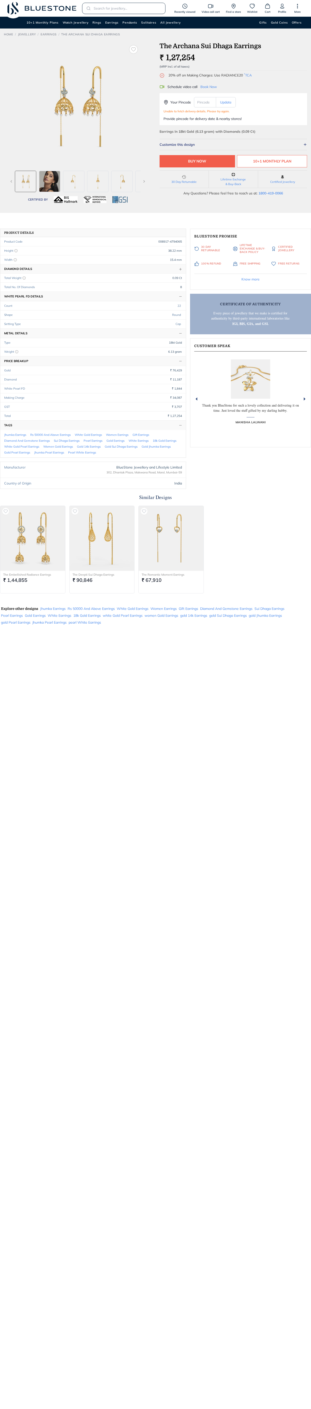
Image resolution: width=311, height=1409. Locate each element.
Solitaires (148, 22)
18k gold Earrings (165, 440)
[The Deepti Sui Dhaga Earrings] (102, 538)
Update (226, 102)
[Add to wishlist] (133, 49)
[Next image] (144, 181)
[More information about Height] (16, 250)
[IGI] (95, 199)
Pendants (129, 22)
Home (8, 34)
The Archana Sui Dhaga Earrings (90, 34)
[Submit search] (87, 8)
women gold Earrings (58, 446)
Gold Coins (279, 22)
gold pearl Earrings (17, 452)
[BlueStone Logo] (41, 8)
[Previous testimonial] (196, 399)
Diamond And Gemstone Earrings (27, 440)
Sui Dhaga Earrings (67, 440)
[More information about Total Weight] (24, 278)
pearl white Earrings (82, 452)
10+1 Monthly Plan (272, 161)
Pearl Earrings (93, 440)
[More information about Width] (15, 260)
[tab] (25, 181)
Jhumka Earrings (15, 435)
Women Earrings (117, 435)
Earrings (111, 22)
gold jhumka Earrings (156, 446)
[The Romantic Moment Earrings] (171, 538)
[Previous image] (11, 181)
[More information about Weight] (16, 351)
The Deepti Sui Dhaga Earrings (93, 574)
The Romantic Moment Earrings (163, 574)
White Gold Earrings (88, 435)
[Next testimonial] (304, 399)
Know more (250, 279)
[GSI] (120, 199)
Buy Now (197, 161)
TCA (248, 75)
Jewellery (27, 34)
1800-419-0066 (270, 193)
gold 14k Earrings (89, 446)
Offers (297, 22)
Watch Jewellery (76, 22)
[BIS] (66, 199)
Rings (96, 22)
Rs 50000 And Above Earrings (50, 435)
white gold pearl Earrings (21, 446)
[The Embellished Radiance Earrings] (32, 538)
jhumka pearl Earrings (49, 452)
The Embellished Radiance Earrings (27, 574)
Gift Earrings (141, 435)
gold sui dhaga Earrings (121, 446)
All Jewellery (170, 22)
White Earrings (139, 440)
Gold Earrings (115, 440)
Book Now (208, 87)
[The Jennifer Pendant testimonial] (250, 379)
